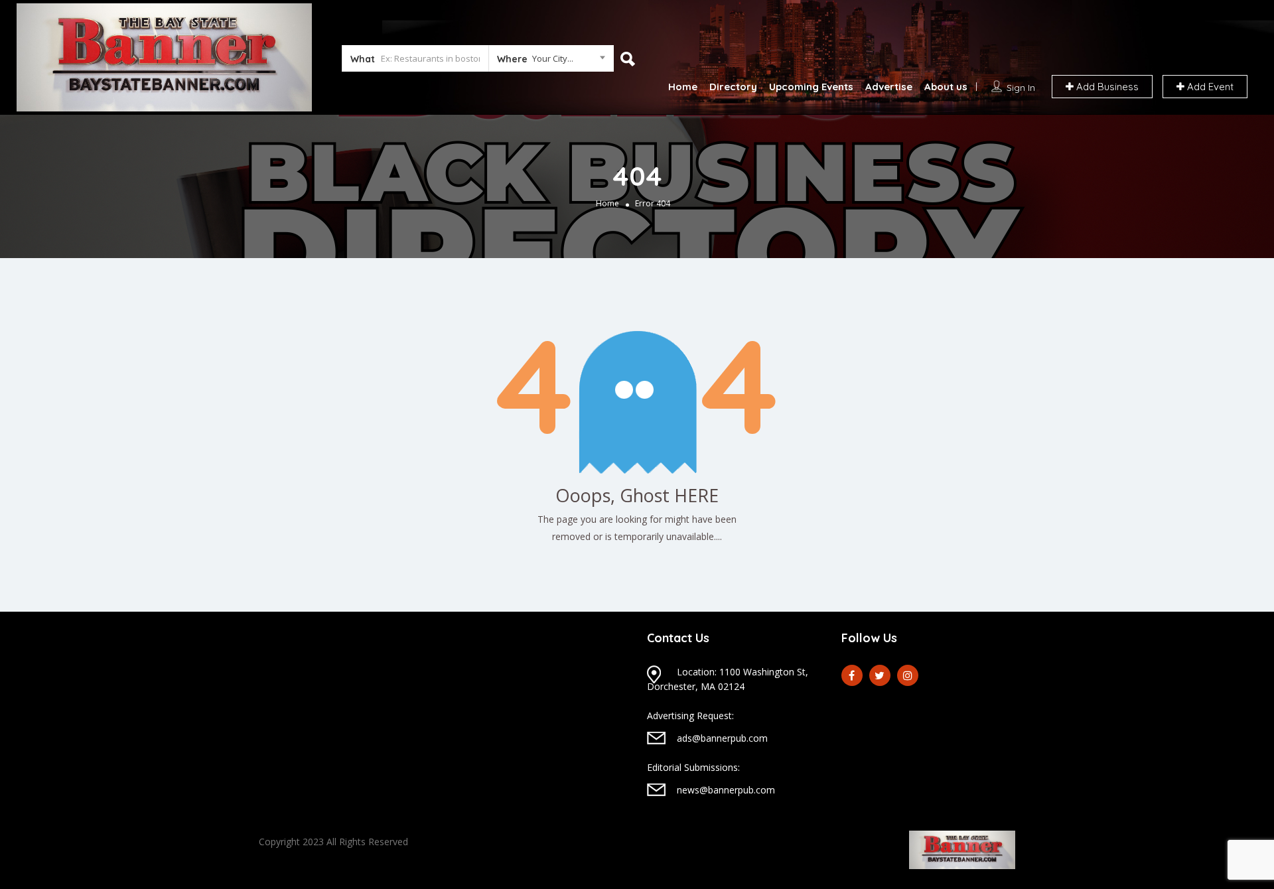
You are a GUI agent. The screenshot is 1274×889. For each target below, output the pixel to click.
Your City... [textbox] (552, 58)
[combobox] (551, 61)
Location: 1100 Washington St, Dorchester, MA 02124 (727, 679)
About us (945, 86)
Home (682, 86)
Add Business (1106, 86)
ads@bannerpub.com (722, 738)
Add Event (1209, 86)
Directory (733, 86)
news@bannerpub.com (726, 790)
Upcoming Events (811, 86)
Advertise (888, 86)
